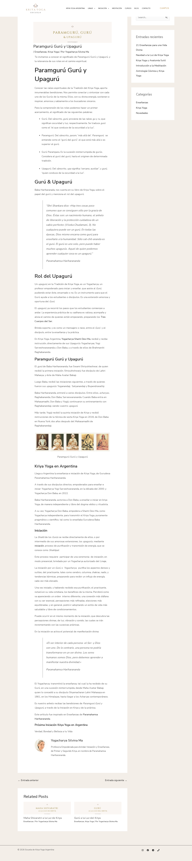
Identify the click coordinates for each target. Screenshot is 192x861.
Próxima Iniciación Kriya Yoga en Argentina (61, 725)
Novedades (142, 113)
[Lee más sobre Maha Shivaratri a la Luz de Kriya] (47, 807)
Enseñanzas (41, 51)
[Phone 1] (158, 850)
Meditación (117, 8)
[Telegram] (153, 850)
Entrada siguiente (116, 780)
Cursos (128, 8)
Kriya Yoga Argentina (75, 8)
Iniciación (102, 8)
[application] (94, 8)
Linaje (90, 8)
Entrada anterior (28, 780)
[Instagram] (143, 850)
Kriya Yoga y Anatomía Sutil (151, 60)
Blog (136, 8)
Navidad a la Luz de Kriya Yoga (152, 55)
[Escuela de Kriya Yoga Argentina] (36, 8)
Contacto (146, 8)
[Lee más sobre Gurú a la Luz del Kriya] (98, 807)
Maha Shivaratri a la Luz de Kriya (43, 818)
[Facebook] (148, 850)
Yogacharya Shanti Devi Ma (76, 339)
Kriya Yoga (53, 51)
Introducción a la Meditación (151, 65)
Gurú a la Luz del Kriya (87, 818)
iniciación (39, 545)
